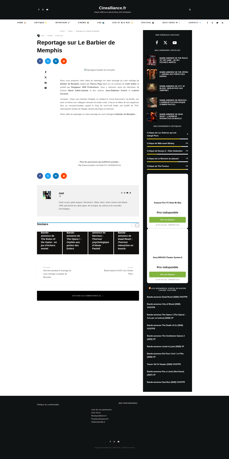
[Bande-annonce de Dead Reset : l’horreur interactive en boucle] (126, 243)
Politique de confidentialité (48, 404)
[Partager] (40, 61)
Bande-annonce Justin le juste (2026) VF (165, 346)
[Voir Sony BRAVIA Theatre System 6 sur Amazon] (167, 242)
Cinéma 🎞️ (83, 23)
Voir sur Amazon (167, 220)
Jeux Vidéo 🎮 (170, 23)
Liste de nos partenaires (101, 410)
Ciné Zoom (96, 413)
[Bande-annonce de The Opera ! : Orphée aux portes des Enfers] (75, 243)
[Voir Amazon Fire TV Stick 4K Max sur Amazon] (167, 187)
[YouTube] (47, 9)
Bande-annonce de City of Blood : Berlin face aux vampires (172, 88)
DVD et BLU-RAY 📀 (123, 23)
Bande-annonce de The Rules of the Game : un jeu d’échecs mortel (174, 60)
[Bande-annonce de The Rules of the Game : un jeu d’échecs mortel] (49, 243)
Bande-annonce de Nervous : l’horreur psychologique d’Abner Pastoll (174, 102)
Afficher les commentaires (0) (86, 296)
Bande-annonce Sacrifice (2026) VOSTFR (166, 382)
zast (43, 35)
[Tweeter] (48, 61)
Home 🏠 (21, 23)
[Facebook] (39, 9)
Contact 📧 (195, 23)
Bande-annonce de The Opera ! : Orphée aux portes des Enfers (174, 74)
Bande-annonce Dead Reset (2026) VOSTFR (167, 297)
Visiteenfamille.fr (98, 422)
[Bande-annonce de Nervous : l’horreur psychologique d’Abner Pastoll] (100, 243)
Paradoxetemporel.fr (100, 419)
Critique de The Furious (158, 166)
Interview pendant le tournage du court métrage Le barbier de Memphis (57, 272)
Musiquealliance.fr (99, 416)
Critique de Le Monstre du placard (163, 158)
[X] (43, 9)
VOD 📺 (101, 23)
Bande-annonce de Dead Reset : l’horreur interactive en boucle (171, 116)
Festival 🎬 (147, 23)
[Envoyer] (64, 61)
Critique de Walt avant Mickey (160, 143)
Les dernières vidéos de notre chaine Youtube (168, 289)
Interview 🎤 (62, 23)
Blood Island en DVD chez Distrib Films (118, 271)
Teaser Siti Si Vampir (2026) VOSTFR (164, 364)
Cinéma (50, 35)
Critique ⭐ (40, 23)
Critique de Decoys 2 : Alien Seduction (164, 151)
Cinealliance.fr (112, 8)
